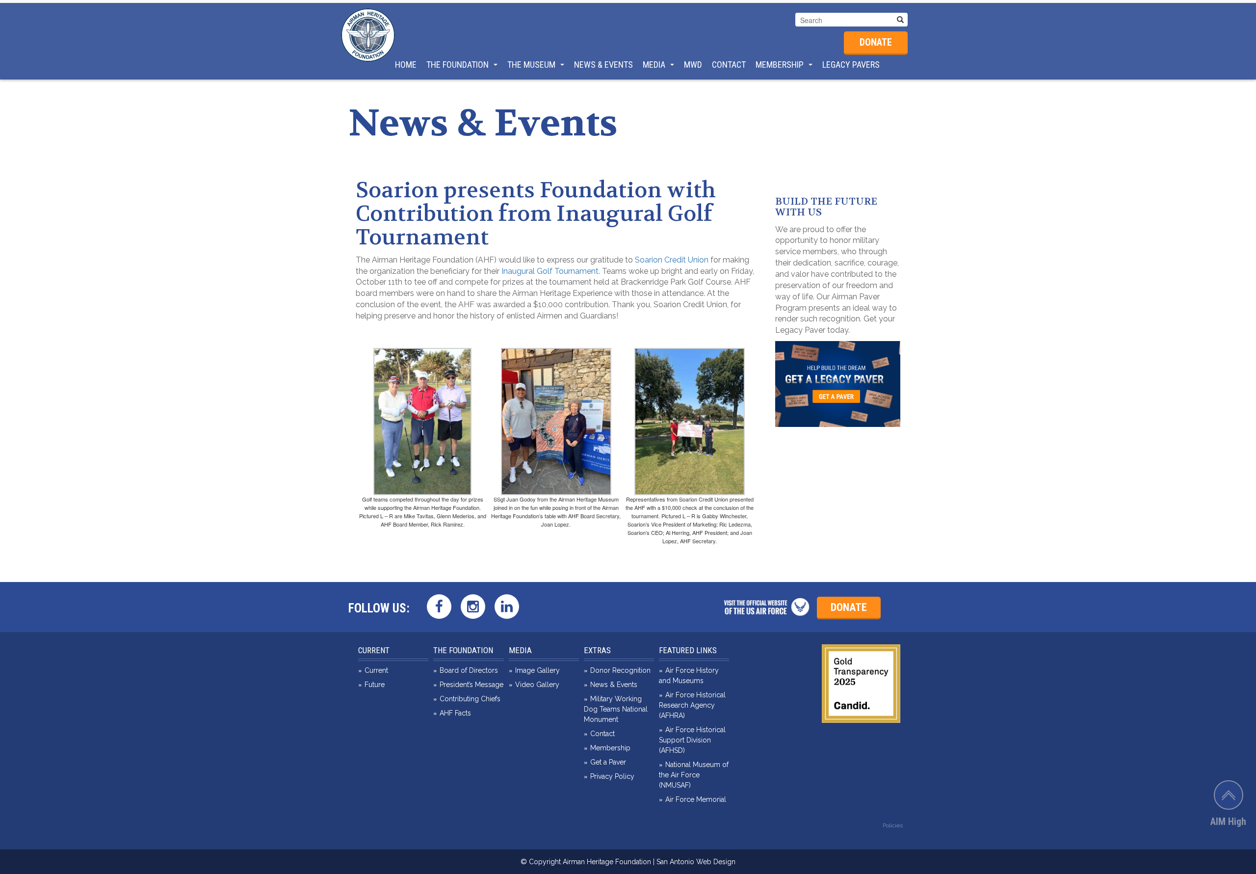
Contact (729, 64)
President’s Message (471, 685)
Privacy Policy (612, 776)
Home (406, 64)
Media (654, 64)
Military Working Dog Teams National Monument (616, 709)
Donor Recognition (620, 670)
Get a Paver (608, 762)
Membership (780, 64)
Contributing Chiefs (470, 699)
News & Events (603, 64)
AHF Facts (455, 713)
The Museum (531, 64)
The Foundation (457, 64)
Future (375, 685)
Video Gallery (537, 685)
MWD (693, 64)
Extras (597, 650)
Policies (893, 825)
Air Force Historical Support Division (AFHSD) (692, 740)
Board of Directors (469, 670)
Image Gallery (537, 670)
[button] (900, 19)
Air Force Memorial (695, 799)
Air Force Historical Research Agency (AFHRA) (692, 705)
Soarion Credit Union (671, 260)
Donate (876, 42)
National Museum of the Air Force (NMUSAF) (694, 775)
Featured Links (688, 650)
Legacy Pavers (851, 64)
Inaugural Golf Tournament (549, 271)
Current (374, 650)
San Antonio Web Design (695, 862)
